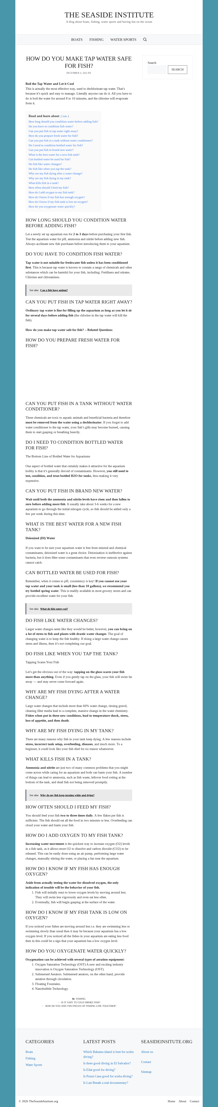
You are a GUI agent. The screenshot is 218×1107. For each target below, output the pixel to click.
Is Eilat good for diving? (99, 1069)
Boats (77, 40)
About (182, 1101)
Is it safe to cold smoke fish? (80, 1002)
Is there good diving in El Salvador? (107, 1063)
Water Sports (123, 40)
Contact (146, 1062)
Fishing (96, 40)
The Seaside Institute (109, 15)
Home (171, 1101)
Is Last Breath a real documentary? (105, 1082)
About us (147, 1052)
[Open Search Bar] (145, 39)
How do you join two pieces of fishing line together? (80, 1006)
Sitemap (146, 1072)
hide (65, 116)
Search (152, 63)
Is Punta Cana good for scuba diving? (108, 1076)
